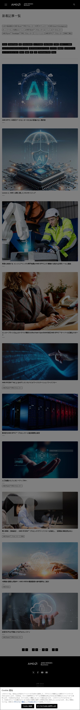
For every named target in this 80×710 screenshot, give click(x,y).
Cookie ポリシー (34, 702)
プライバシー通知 (19, 702)
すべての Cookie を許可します (46, 706)
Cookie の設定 (27, 706)
